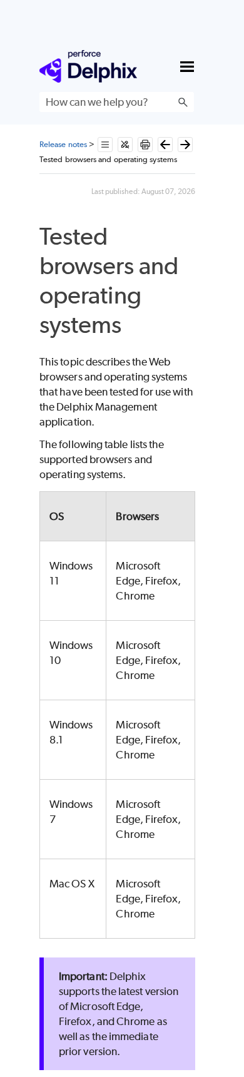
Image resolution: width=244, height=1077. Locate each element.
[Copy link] (136, 327)
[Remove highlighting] (125, 144)
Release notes (63, 144)
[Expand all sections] (105, 144)
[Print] (145, 144)
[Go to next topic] (185, 144)
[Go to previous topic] (165, 144)
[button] (182, 102)
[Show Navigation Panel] (187, 66)
